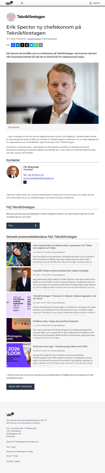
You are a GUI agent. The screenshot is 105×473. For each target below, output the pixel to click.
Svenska (9, 461)
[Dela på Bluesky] (31, 45)
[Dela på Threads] (27, 45)
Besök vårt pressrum (20, 386)
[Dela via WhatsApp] (36, 45)
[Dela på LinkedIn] (18, 45)
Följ (10, 225)
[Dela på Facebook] (13, 45)
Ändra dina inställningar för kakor (19, 452)
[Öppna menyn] (22, 3)
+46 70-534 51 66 (36, 175)
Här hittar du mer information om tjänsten (23, 423)
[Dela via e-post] (41, 45)
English (17, 461)
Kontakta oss (33, 442)
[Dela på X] (22, 45)
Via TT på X (11, 447)
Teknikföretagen (34, 39)
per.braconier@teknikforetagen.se (38, 178)
